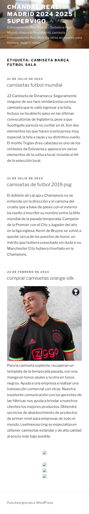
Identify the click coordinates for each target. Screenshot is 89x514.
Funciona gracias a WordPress (30, 502)
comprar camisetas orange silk (40, 278)
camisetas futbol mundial (34, 85)
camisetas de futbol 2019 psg (39, 184)
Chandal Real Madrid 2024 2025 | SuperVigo (41, 14)
